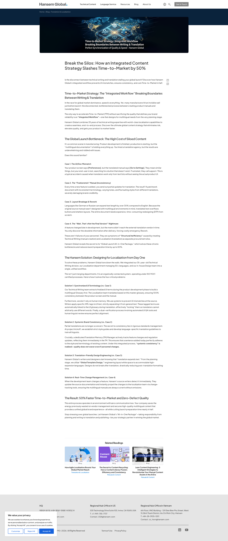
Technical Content (88, 4)
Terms (107, 531)
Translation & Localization (61, 12)
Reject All (31, 531)
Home (41, 12)
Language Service (108, 4)
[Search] (169, 4)
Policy (120, 531)
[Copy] (167, 84)
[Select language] (164, 4)
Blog (136, 4)
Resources (125, 4)
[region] (31, 523)
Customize (15, 531)
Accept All (46, 531)
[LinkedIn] (167, 80)
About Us (147, 4)
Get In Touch (181, 4)
